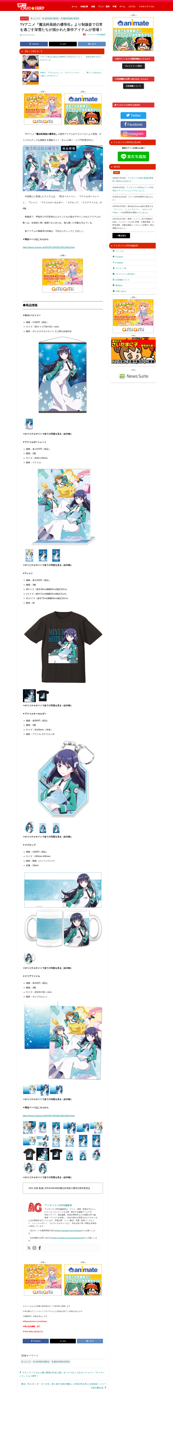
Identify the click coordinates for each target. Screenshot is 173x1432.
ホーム (74, 6)
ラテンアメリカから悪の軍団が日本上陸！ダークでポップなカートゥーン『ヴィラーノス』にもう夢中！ (61, 1374)
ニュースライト (132, 209)
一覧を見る (121, 235)
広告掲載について (133, 86)
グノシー (118, 209)
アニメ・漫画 (103, 6)
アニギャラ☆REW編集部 (96, 34)
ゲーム (122, 6)
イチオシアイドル (146, 6)
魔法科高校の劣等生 (71, 18)
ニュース (24, 18)
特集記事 (84, 6)
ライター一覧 (121, 268)
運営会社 (118, 285)
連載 (93, 6)
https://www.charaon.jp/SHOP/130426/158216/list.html (49, 247)
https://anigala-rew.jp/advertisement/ (68, 1238)
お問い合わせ (121, 291)
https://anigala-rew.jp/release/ (69, 1230)
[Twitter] (29, 1248)
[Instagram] (34, 1248)
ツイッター (119, 251)
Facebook (119, 257)
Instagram (119, 263)
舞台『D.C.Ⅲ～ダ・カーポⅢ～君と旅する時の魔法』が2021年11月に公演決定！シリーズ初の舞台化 (63, 1386)
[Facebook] (40, 1248)
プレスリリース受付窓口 (125, 274)
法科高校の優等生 (52, 18)
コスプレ (132, 6)
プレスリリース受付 (133, 66)
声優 (114, 6)
